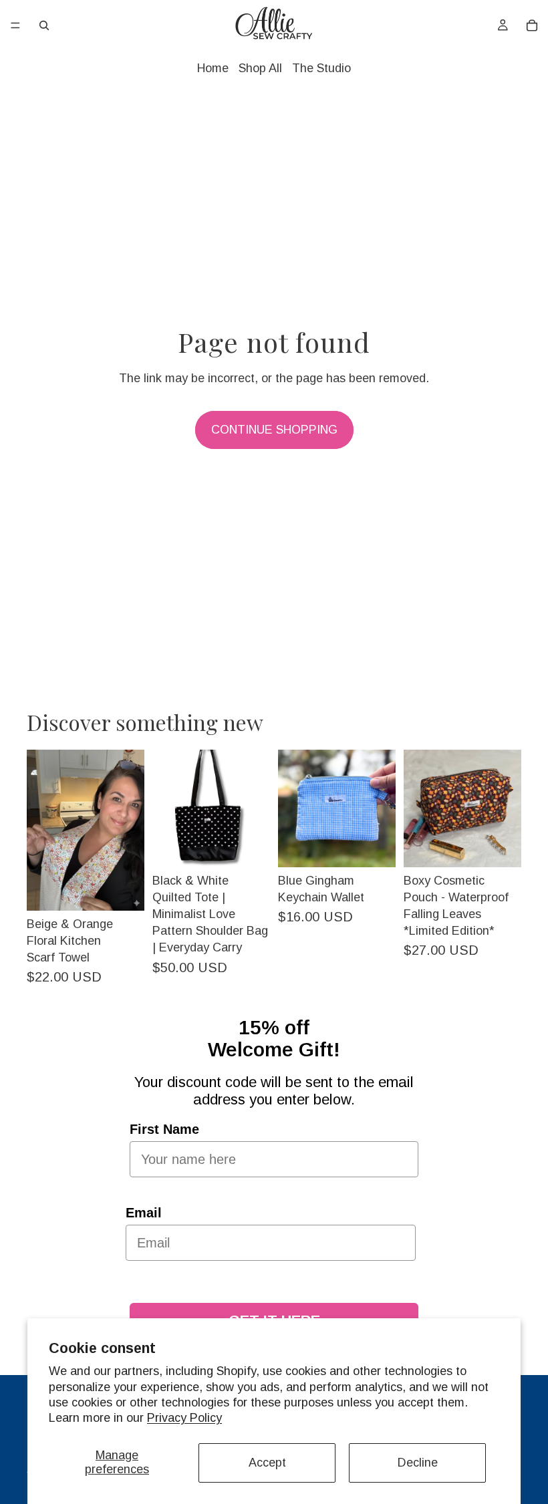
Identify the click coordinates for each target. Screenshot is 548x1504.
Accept (267, 1462)
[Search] (44, 25)
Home (213, 68)
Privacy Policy (184, 1417)
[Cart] (532, 25)
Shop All (260, 68)
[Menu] (15, 25)
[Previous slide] (41, 830)
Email (144, 1212)
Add (135, 890)
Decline (418, 1462)
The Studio (321, 68)
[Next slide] (129, 830)
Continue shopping (274, 429)
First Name (164, 1129)
